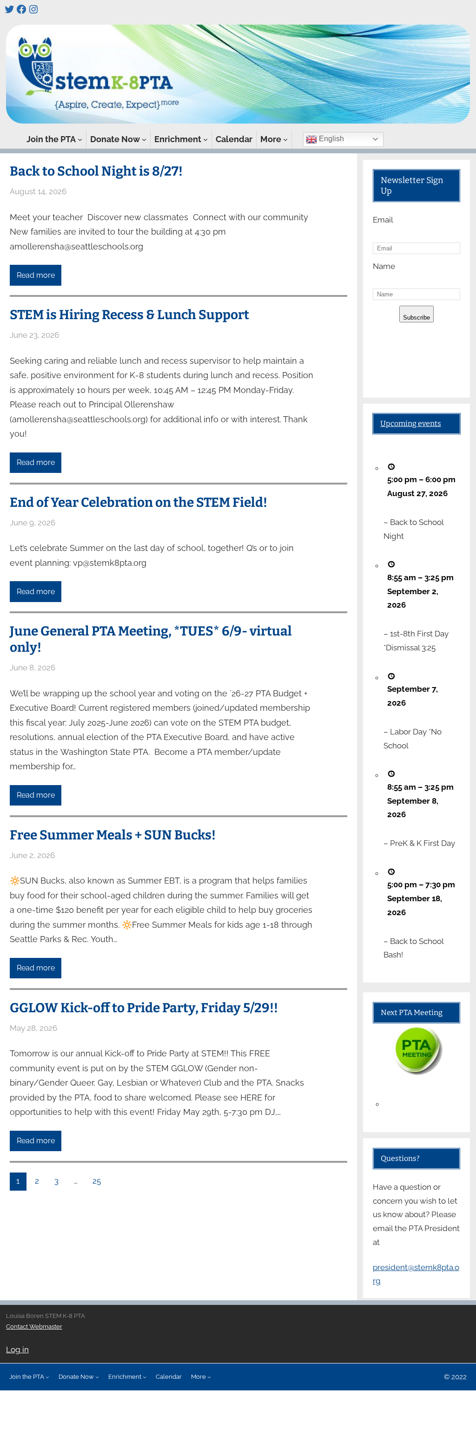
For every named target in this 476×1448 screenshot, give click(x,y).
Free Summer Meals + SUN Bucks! (113, 835)
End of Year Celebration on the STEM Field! (138, 502)
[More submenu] (285, 139)
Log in (17, 1349)
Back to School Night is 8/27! (96, 171)
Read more (36, 275)
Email (383, 219)
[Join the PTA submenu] (80, 139)
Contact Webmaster (34, 1326)
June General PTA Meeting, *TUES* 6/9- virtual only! (151, 639)
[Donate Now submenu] (144, 139)
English (330, 139)
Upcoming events (410, 423)
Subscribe (416, 317)
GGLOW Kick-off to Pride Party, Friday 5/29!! (144, 1008)
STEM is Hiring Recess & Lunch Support (129, 314)
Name (384, 266)
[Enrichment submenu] (205, 139)
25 (97, 1181)
